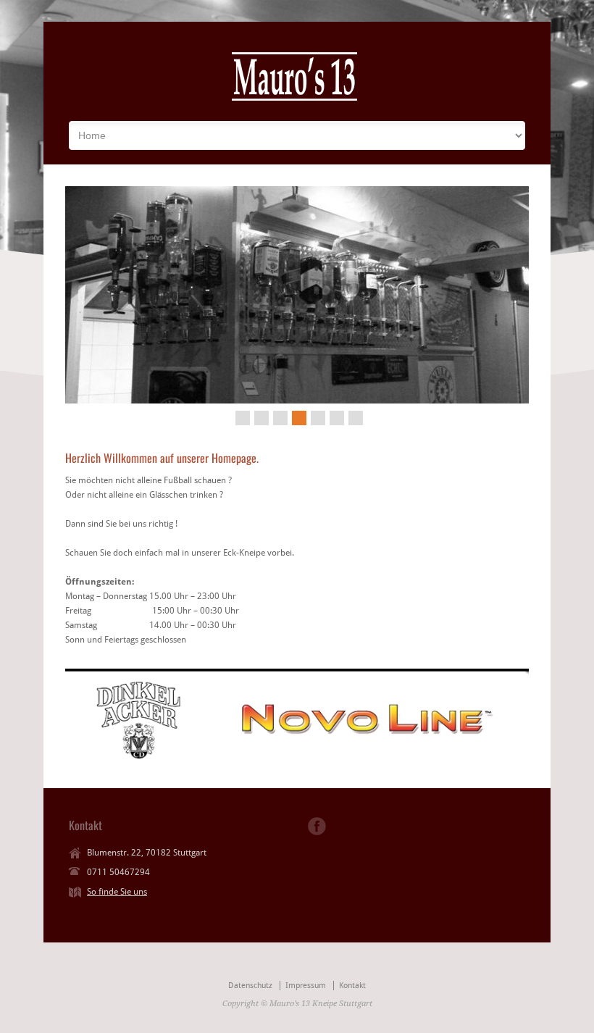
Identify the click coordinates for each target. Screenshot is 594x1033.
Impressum (305, 985)
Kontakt (352, 985)
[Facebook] (317, 826)
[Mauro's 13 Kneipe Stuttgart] (295, 99)
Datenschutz (250, 985)
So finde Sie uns (117, 892)
